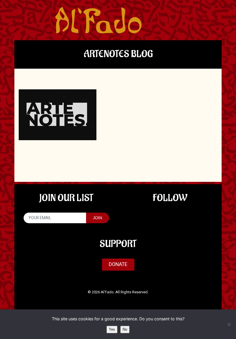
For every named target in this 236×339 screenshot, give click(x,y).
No (125, 329)
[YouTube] (169, 217)
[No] (229, 324)
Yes (112, 329)
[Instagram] (188, 217)
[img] (98, 20)
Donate (118, 264)
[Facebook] (151, 217)
